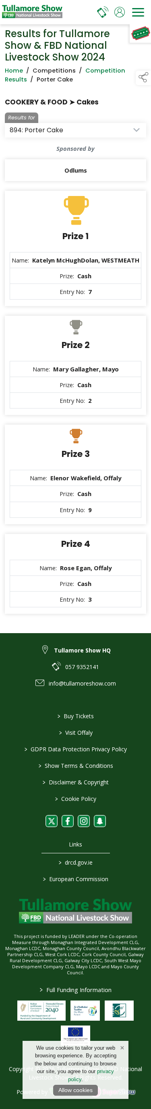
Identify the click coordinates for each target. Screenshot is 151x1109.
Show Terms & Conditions (75, 765)
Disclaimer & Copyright (76, 782)
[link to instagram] (84, 821)
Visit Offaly (75, 732)
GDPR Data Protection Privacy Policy (76, 749)
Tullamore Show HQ (82, 650)
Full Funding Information (76, 990)
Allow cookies (75, 1090)
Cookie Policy (75, 798)
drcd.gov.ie (76, 862)
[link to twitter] (52, 821)
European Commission (75, 879)
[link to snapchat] (100, 821)
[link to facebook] (68, 821)
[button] (143, 78)
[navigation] (138, 12)
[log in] (119, 12)
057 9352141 (82, 667)
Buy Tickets (76, 716)
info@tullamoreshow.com (82, 683)
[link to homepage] (32, 12)
